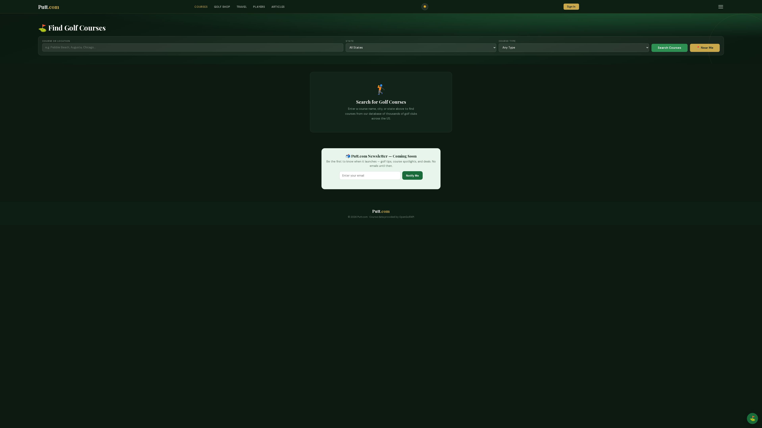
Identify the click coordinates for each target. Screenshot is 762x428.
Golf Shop (222, 7)
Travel (242, 7)
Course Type (507, 41)
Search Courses (669, 48)
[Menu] (721, 6)
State (349, 41)
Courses (201, 7)
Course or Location (56, 41)
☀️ (425, 6)
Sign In (571, 6)
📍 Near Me (704, 48)
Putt (48, 6)
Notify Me (412, 175)
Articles (278, 7)
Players (259, 7)
